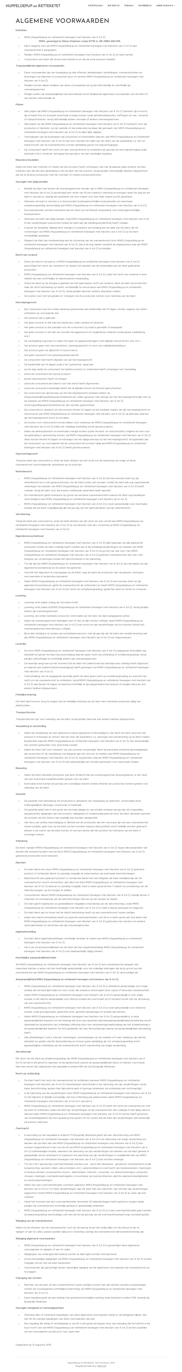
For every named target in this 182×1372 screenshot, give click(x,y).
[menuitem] (96, 5)
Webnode (101, 1366)
